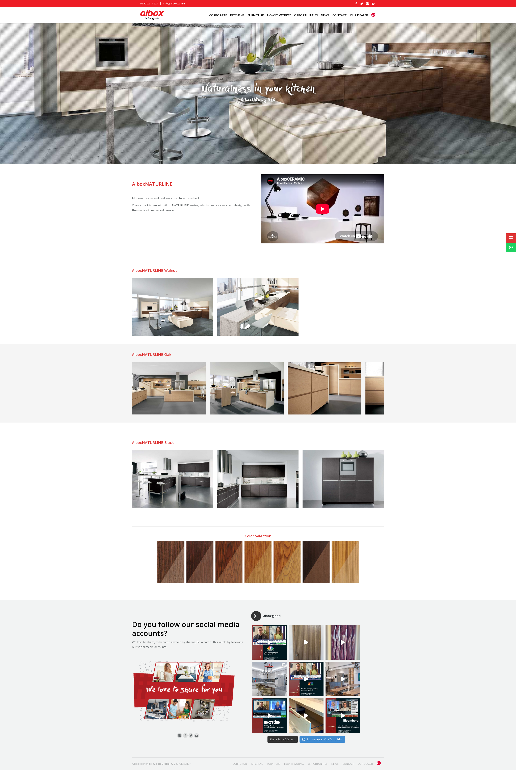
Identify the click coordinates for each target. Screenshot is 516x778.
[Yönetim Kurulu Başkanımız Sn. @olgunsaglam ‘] (269, 642)
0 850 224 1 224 (149, 3)
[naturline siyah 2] (258, 479)
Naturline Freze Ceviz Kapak (170, 562)
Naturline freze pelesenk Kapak (199, 562)
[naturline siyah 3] (343, 479)
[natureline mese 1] (169, 388)
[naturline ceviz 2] (258, 307)
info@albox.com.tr (174, 3)
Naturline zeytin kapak (345, 562)
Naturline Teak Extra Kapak (258, 562)
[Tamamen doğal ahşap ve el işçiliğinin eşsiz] (343, 642)
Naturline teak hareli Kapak (287, 562)
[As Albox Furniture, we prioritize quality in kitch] (306, 715)
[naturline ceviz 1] (172, 307)
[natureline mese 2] (247, 388)
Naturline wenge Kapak (316, 562)
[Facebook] (356, 3)
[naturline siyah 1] (172, 479)
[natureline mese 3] (324, 388)
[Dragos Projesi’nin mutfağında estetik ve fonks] (343, 679)
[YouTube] (373, 3)
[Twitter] (361, 3)
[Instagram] (367, 3)
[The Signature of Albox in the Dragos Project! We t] (269, 679)
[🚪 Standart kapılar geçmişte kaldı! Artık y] (306, 642)
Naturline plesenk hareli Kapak (229, 562)
